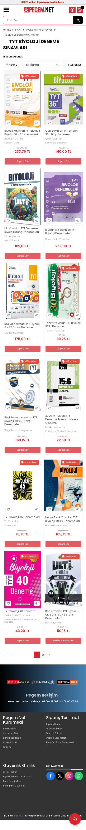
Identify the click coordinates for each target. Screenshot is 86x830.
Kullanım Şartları (12, 781)
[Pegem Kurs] (67, 682)
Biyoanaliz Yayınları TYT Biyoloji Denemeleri (60, 231)
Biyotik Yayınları (14, 138)
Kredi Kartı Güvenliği (14, 785)
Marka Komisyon (66, 431)
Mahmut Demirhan (56, 142)
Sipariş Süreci (53, 724)
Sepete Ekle (22, 161)
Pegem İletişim (42, 695)
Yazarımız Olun (11, 733)
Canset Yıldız (11, 142)
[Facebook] (50, 776)
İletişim (7, 747)
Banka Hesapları (12, 737)
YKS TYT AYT (14, 29)
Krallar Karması (14, 332)
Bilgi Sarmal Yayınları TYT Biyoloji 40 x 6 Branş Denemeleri (20, 421)
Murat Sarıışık (11, 240)
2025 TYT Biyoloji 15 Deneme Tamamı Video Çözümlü (61, 419)
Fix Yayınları (11, 521)
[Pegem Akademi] (18, 682)
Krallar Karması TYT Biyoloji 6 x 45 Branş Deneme (22, 325)
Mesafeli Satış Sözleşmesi (60, 742)
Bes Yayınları (53, 622)
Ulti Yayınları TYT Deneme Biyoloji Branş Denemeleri (21, 230)
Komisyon (10, 525)
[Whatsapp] (79, 776)
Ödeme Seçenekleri (56, 737)
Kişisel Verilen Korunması (16, 776)
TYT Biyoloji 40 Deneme (19, 611)
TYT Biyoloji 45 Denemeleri (22, 517)
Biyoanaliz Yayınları (57, 239)
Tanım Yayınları (55, 330)
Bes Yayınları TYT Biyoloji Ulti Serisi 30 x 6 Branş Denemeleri (61, 614)
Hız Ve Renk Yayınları (58, 525)
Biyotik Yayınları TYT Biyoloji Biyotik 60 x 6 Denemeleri (22, 132)
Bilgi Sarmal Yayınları (18, 430)
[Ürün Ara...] (78, 20)
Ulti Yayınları (12, 236)
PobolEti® (19, 815)
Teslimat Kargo (54, 728)
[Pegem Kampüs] (43, 682)
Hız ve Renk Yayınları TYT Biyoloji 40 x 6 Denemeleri (62, 519)
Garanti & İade (54, 733)
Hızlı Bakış (37, 123)
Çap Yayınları (53, 138)
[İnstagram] (69, 776)
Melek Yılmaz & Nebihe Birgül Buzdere (20, 620)
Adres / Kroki (10, 742)
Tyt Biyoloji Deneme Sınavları (21, 34)
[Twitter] (60, 776)
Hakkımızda (9, 728)
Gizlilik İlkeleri (10, 772)
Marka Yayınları (55, 427)
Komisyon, (51, 431)
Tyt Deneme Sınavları (39, 29)
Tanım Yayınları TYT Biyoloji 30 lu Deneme (63, 324)
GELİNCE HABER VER (63, 640)
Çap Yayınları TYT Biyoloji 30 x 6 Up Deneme (61, 132)
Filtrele (12, 65)
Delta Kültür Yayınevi (17, 615)
